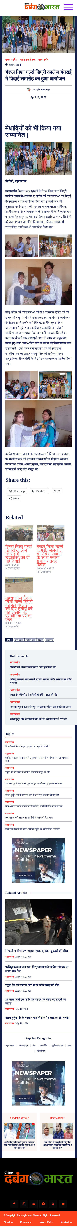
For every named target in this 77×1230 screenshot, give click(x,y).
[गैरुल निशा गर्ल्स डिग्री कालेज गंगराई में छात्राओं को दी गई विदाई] (19, 533)
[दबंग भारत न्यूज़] (29, 89)
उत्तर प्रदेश (11, 59)
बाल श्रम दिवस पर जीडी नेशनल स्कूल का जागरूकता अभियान (32, 829)
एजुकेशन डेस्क (30, 640)
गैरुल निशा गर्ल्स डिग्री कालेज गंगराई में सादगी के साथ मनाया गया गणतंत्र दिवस (50, 555)
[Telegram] (43, 1204)
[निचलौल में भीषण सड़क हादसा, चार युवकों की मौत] (38, 922)
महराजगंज (43, 59)
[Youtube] (63, 1204)
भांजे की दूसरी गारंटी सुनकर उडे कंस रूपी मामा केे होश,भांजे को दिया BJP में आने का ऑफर (19, 1145)
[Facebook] (26, 107)
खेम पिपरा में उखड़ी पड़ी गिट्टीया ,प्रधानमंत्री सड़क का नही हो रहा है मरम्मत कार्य (57, 1145)
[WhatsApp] (50, 107)
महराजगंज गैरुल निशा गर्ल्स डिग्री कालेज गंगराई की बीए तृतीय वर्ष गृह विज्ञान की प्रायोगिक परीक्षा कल (19, 608)
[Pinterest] (42, 107)
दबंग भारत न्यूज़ (43, 89)
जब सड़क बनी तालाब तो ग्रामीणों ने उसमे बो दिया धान (29, 817)
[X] (34, 107)
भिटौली (40, 640)
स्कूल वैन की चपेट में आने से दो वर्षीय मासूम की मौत (33, 694)
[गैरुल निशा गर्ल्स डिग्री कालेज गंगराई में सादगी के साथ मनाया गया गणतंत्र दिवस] (50, 533)
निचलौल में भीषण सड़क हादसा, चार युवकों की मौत (33, 667)
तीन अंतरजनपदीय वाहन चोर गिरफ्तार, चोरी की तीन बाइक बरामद (33, 806)
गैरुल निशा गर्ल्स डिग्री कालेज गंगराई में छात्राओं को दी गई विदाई (18, 554)
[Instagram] (24, 1204)
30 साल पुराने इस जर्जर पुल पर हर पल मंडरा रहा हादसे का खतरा (40, 706)
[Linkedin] (34, 1204)
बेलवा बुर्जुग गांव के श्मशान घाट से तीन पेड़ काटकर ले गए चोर (38, 719)
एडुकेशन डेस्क (27, 59)
